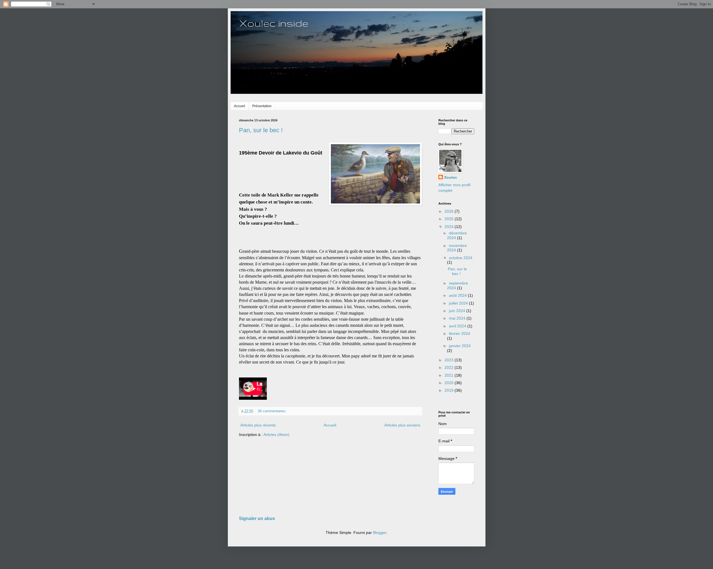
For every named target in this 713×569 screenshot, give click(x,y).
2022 (450, 367)
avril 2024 (458, 326)
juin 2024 (457, 310)
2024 (450, 226)
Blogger (379, 532)
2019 (450, 390)
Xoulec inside (273, 23)
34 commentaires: (273, 411)
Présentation (262, 106)
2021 (450, 375)
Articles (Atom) (276, 434)
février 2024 (459, 333)
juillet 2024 (459, 303)
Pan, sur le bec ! (261, 130)
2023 (450, 360)
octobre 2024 (460, 258)
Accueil (239, 106)
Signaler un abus (257, 518)
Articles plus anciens (402, 425)
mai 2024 (458, 318)
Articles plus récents (258, 425)
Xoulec (450, 177)
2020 (450, 383)
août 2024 (458, 295)
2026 (450, 211)
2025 (450, 219)
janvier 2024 (460, 346)
